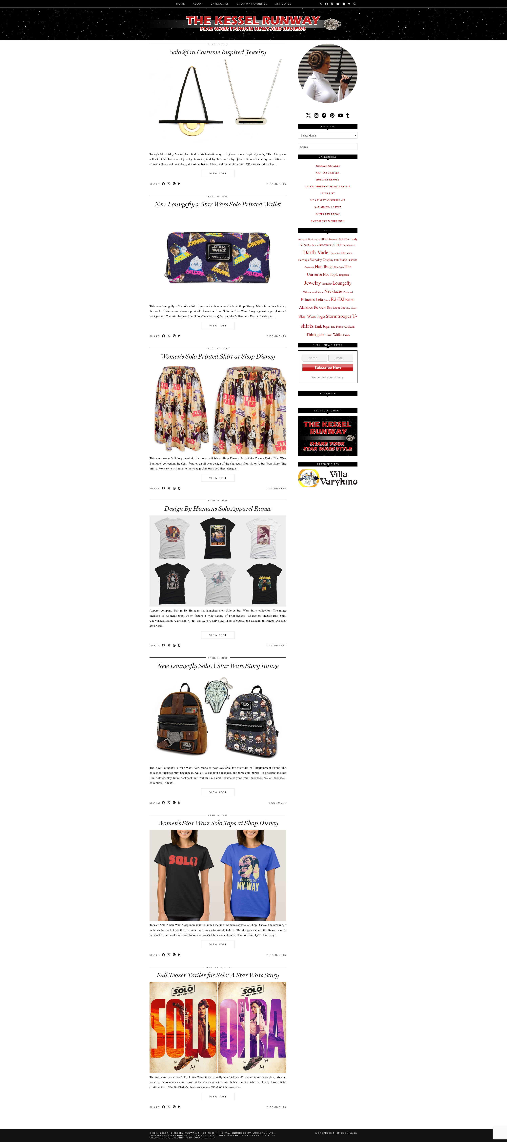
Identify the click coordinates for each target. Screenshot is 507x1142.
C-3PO (336, 244)
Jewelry (312, 282)
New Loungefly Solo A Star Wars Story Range (217, 666)
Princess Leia (312, 299)
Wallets (338, 334)
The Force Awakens (343, 326)
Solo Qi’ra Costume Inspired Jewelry (218, 52)
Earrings (303, 260)
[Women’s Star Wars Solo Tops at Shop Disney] (218, 920)
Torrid (328, 335)
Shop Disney (351, 307)
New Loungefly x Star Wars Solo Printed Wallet (218, 204)
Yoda (347, 335)
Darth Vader (316, 252)
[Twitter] (321, 4)
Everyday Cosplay (321, 259)
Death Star (335, 253)
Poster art (348, 291)
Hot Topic (330, 274)
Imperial (344, 275)
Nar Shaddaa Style (327, 207)
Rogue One (339, 307)
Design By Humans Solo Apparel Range (217, 508)
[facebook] (324, 115)
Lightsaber (327, 283)
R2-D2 (337, 299)
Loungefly (342, 283)
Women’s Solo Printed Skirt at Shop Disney (218, 356)
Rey (329, 307)
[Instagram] (326, 4)
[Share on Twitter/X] (169, 184)
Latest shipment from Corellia (327, 186)
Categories (220, 3)
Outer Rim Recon (328, 214)
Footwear (309, 267)
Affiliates (283, 3)
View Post (218, 173)
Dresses (346, 253)
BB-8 (324, 239)
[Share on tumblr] (179, 184)
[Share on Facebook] (163, 184)
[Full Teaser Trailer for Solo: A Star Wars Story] (218, 1072)
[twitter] (308, 115)
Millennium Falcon (313, 292)
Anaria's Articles (328, 165)
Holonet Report (327, 179)
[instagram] (316, 115)
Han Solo (339, 267)
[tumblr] (349, 4)
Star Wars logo (311, 316)
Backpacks (314, 239)
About (198, 3)
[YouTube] (338, 4)
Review (320, 307)
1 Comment (277, 802)
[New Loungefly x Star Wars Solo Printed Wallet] (218, 301)
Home (180, 3)
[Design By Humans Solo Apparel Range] (218, 605)
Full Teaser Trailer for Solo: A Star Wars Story (218, 975)
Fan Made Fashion (345, 260)
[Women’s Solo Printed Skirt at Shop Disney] (218, 453)
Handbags (324, 266)
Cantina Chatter (327, 172)
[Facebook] (344, 4)
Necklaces (333, 291)
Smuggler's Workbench (328, 221)
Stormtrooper (338, 316)
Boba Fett (344, 239)
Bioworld (333, 239)
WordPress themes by (336, 1133)
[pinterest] (332, 115)
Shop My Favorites (252, 3)
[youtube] (340, 115)
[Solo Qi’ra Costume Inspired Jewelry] (218, 149)
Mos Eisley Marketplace (327, 200)
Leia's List (328, 193)
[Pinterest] (332, 4)
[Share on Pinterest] (174, 184)
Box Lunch (312, 245)
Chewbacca (348, 245)
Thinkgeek (315, 334)
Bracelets (325, 244)
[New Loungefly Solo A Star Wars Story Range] (218, 762)
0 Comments (276, 184)
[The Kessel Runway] (253, 18)
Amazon (302, 239)
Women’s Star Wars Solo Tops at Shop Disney (218, 823)
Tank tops (322, 326)
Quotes (327, 300)
